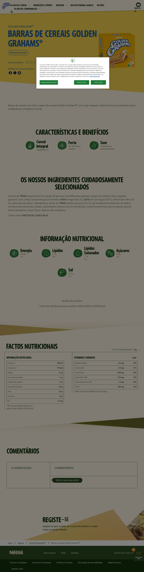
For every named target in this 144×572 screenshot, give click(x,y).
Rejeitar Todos (81, 82)
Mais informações (95, 76)
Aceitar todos (98, 82)
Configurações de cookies (49, 82)
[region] (72, 73)
